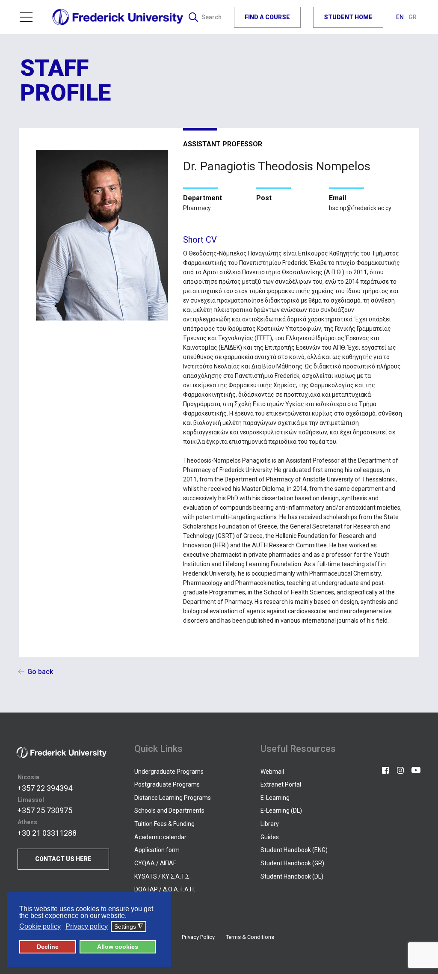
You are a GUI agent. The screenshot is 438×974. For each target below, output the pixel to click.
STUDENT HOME (348, 17)
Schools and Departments (169, 810)
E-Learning (275, 797)
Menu (29, 17)
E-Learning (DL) (281, 810)
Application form (157, 849)
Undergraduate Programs (169, 771)
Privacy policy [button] (86, 926)
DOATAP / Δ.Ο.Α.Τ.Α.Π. (164, 889)
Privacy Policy (198, 937)
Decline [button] (48, 946)
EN (400, 17)
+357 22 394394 (45, 788)
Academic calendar (160, 837)
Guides (269, 837)
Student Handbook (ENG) (294, 849)
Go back (40, 672)
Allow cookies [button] (117, 946)
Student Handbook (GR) (292, 863)
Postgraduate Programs (167, 784)
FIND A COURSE (267, 17)
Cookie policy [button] (40, 926)
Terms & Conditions (250, 937)
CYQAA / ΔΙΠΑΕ (155, 863)
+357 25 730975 (45, 810)
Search (211, 17)
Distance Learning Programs (172, 797)
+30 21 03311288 (47, 832)
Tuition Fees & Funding (164, 823)
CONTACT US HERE (63, 858)
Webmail (272, 771)
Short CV (200, 240)
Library (269, 823)
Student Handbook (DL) (291, 876)
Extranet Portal (280, 784)
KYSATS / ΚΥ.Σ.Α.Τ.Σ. (162, 876)
